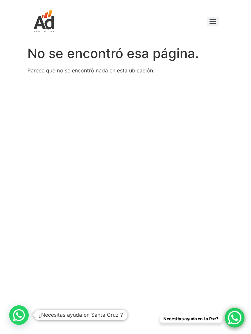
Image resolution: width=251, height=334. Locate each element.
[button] (19, 315)
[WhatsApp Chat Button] (234, 317)
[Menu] (213, 21)
